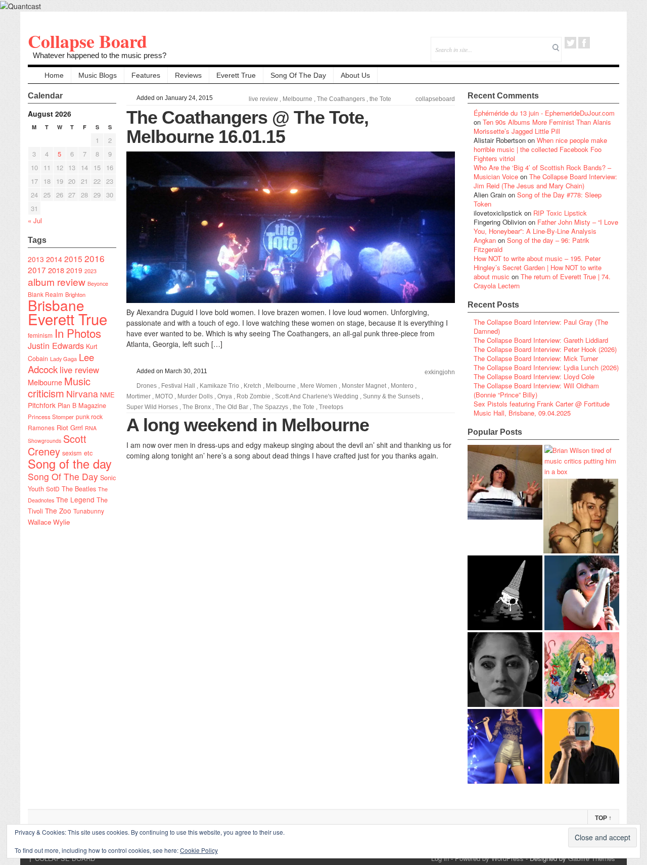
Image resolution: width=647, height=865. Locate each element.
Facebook (584, 42)
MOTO (164, 396)
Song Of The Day (298, 75)
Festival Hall (178, 385)
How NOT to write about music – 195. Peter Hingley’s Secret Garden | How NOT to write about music (538, 267)
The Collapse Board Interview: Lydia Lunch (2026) (546, 367)
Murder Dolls (195, 396)
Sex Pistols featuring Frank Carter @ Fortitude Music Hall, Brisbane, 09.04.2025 (542, 408)
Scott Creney (57, 445)
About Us (355, 75)
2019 (74, 270)
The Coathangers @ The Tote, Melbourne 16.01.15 (247, 127)
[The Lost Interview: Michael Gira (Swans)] (581, 746)
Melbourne (45, 382)
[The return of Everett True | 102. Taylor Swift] (505, 746)
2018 (56, 270)
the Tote (380, 99)
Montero (402, 385)
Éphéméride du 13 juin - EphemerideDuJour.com (544, 113)
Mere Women (318, 385)
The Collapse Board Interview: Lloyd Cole (534, 376)
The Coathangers (341, 99)
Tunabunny (88, 510)
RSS (611, 42)
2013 (36, 259)
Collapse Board (87, 41)
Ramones (41, 427)
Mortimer (138, 396)
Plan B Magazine (82, 405)
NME (107, 394)
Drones (146, 385)
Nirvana (82, 393)
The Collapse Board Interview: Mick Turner (536, 358)
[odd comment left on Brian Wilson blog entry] (505, 482)
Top (603, 818)
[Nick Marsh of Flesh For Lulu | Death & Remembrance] (580, 516)
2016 (94, 258)
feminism (40, 335)
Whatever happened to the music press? (99, 55)
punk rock (89, 416)
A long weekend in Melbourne (247, 425)
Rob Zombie (253, 396)
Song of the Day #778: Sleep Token (538, 199)
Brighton (75, 294)
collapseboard (435, 99)
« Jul (35, 220)
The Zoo (58, 510)
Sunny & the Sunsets (391, 396)
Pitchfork (42, 405)
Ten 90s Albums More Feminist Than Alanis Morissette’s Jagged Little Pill (542, 126)
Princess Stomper (51, 417)
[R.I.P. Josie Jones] (505, 669)
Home (54, 75)
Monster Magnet (364, 385)
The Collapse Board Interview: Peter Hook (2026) (545, 349)
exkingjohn (440, 372)
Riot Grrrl (70, 427)
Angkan (485, 240)
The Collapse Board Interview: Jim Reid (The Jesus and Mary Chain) (545, 181)
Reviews (188, 75)
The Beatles (79, 488)
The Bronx (196, 407)
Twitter (570, 42)
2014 (54, 258)
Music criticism (59, 387)
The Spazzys (270, 407)
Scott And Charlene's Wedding (316, 396)
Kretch (252, 385)
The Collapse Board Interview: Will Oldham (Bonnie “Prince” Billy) (536, 390)
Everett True (236, 75)
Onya (224, 396)
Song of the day (70, 463)
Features (145, 75)
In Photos (78, 333)
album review (56, 281)
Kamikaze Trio (219, 385)
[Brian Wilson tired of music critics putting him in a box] (581, 461)
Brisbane (56, 305)
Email (598, 42)
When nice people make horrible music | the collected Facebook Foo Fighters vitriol (540, 149)
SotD (53, 488)
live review (79, 370)
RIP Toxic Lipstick (560, 213)
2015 (73, 258)
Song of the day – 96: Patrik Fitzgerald (531, 244)
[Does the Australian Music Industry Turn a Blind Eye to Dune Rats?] (505, 592)
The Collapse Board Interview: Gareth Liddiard (541, 340)
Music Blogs (97, 75)
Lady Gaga (63, 358)
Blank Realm (45, 294)
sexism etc (77, 452)
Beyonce (97, 283)
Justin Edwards (56, 345)
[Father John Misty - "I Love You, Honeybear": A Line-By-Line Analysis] (581, 669)
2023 (90, 271)
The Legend (75, 499)
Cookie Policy (199, 850)
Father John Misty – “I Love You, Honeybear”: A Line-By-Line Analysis (546, 226)
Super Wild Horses (152, 407)
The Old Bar (231, 407)
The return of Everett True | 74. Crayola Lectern (542, 281)
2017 (37, 269)
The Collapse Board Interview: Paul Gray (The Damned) (541, 326)
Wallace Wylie (49, 522)
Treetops (331, 407)
